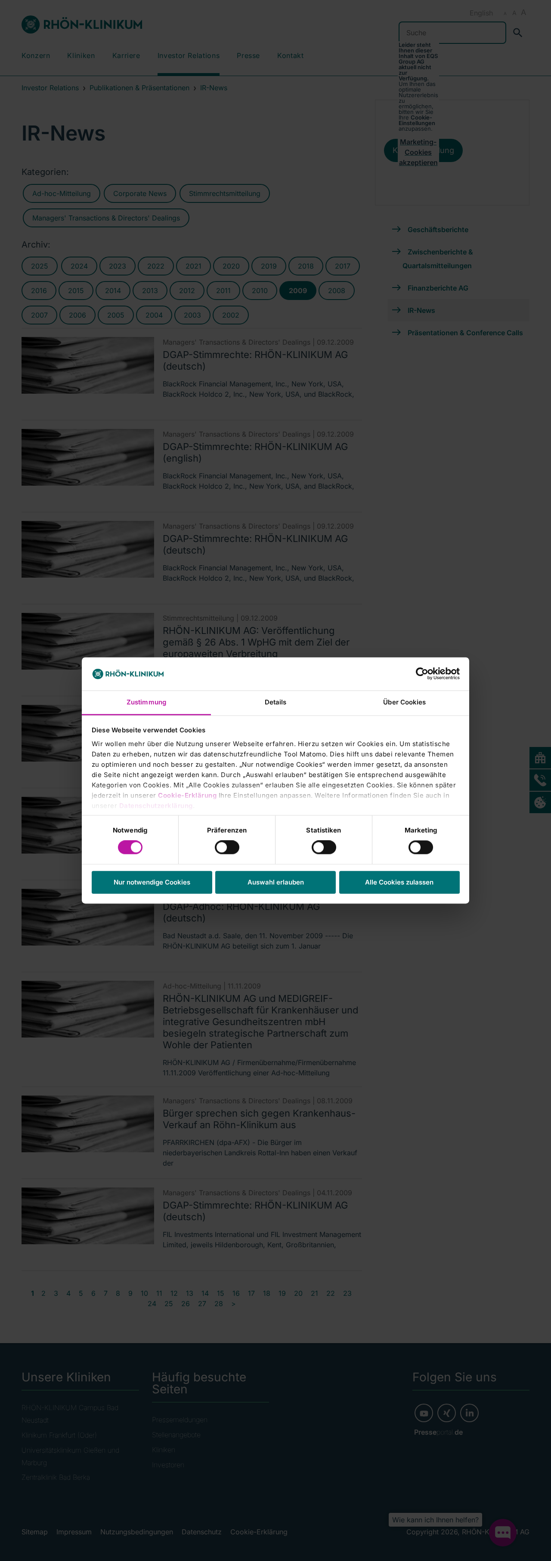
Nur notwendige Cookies (152, 882)
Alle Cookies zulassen (399, 882)
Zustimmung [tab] (146, 702)
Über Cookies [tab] (404, 702)
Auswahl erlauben (276, 882)
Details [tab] (276, 702)
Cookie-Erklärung (187, 795)
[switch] (227, 847)
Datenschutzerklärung (156, 806)
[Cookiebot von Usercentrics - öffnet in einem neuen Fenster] (422, 673)
